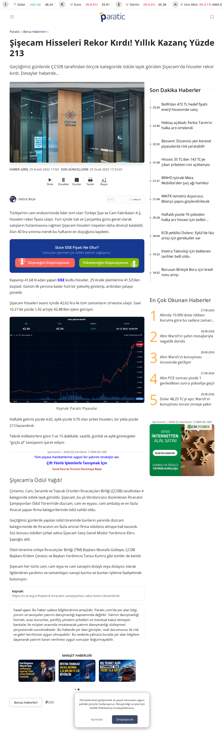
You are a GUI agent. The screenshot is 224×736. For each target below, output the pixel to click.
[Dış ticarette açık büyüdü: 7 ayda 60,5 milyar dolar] (117, 671)
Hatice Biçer (27, 199)
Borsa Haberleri (34, 32)
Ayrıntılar (97, 719)
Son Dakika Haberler (175, 90)
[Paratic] (112, 17)
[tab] (75, 689)
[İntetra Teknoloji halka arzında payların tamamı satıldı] (77, 671)
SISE (61, 280)
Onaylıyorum (124, 719)
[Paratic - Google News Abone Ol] (125, 201)
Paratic (15, 32)
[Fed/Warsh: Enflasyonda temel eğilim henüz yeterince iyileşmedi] (36, 671)
